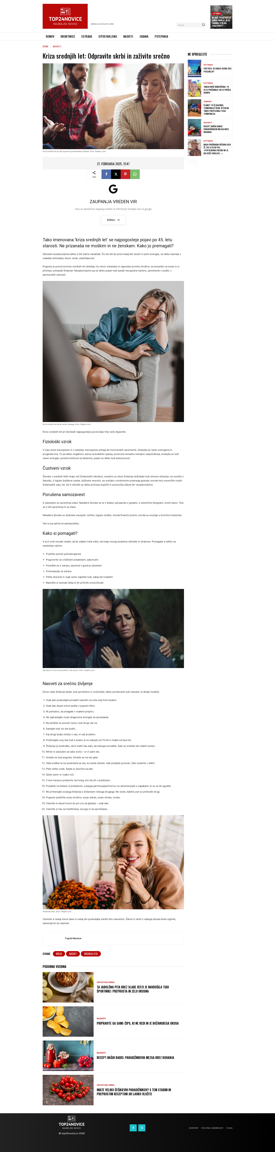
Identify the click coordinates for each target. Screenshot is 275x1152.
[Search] (203, 24)
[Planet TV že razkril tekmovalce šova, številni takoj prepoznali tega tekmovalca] (194, 108)
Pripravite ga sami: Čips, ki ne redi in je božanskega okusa (138, 1023)
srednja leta (91, 954)
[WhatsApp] (135, 174)
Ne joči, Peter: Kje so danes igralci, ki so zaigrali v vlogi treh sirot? (221, 21)
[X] (116, 174)
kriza (59, 954)
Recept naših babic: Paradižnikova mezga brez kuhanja (135, 1057)
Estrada (216, 13)
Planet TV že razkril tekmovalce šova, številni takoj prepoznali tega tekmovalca (216, 109)
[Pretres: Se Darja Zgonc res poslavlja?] (194, 68)
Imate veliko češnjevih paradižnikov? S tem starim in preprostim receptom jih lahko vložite (134, 1091)
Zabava (208, 101)
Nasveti (57, 46)
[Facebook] (106, 174)
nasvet (73, 954)
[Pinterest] (125, 174)
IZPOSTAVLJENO (106, 982)
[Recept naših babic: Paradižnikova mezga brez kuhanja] (68, 1056)
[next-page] (195, 162)
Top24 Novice (73, 938)
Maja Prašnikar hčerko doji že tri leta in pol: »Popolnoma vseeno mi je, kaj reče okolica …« (217, 149)
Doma (45, 46)
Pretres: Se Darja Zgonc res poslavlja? (217, 70)
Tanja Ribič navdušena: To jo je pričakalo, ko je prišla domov (217, 89)
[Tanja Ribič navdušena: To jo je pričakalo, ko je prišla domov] (194, 88)
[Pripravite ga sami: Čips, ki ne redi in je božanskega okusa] (68, 1021)
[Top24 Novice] (53, 938)
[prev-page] (190, 162)
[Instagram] (141, 1127)
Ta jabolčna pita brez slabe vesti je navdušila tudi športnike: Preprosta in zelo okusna (133, 989)
